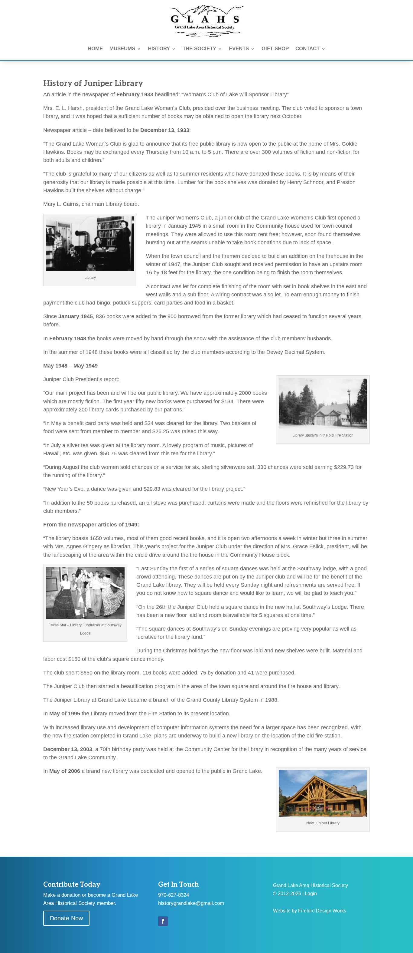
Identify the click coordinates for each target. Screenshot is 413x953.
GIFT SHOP (275, 48)
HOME (95, 48)
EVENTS (239, 48)
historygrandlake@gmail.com (191, 903)
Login (311, 893)
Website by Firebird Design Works (309, 910)
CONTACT (307, 48)
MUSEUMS (122, 48)
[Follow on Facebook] (163, 921)
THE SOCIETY (199, 48)
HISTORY (159, 48)
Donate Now (66, 918)
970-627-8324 (173, 895)
